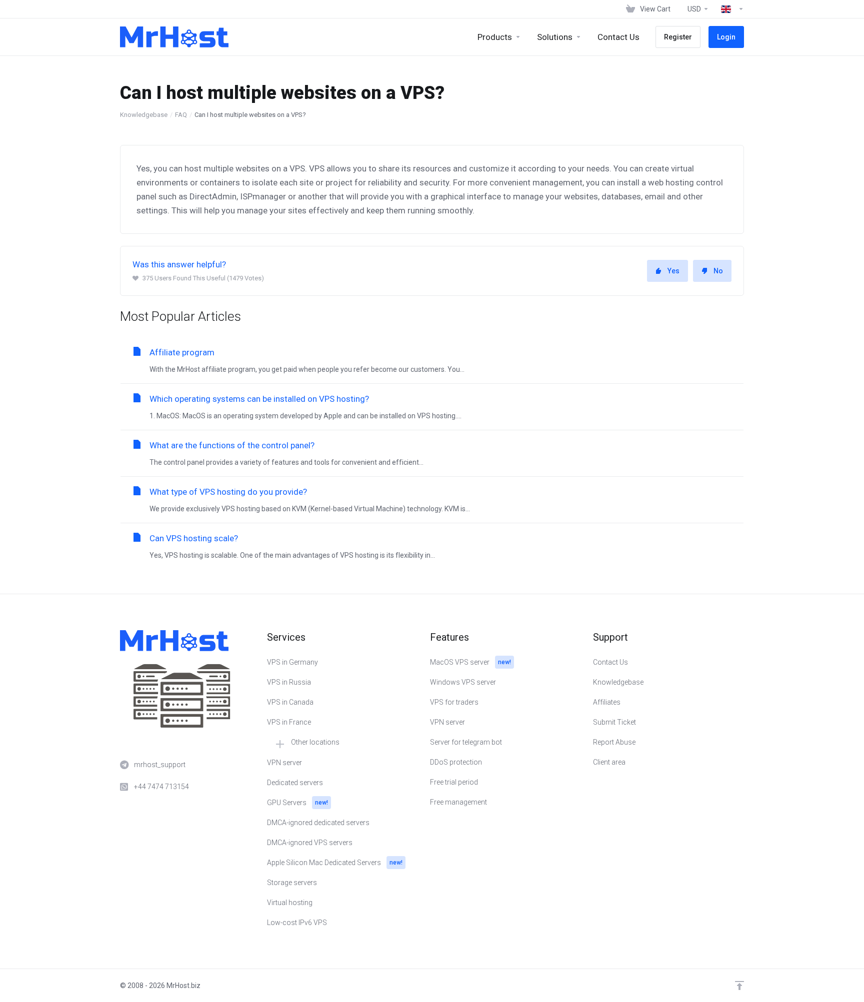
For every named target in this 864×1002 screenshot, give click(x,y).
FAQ (181, 114)
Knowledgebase (144, 114)
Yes (674, 271)
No (718, 271)
